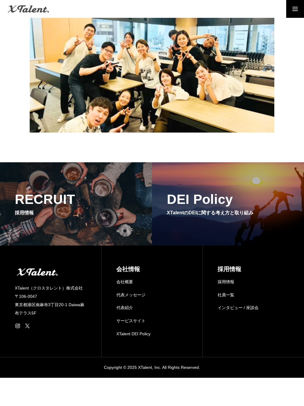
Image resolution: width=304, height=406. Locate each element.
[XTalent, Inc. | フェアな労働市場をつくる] (28, 9)
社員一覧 (226, 294)
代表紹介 (124, 307)
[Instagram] (17, 325)
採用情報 (226, 281)
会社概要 (124, 281)
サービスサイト (130, 320)
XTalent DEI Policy (133, 333)
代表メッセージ (130, 294)
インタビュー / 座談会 (238, 307)
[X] (27, 325)
